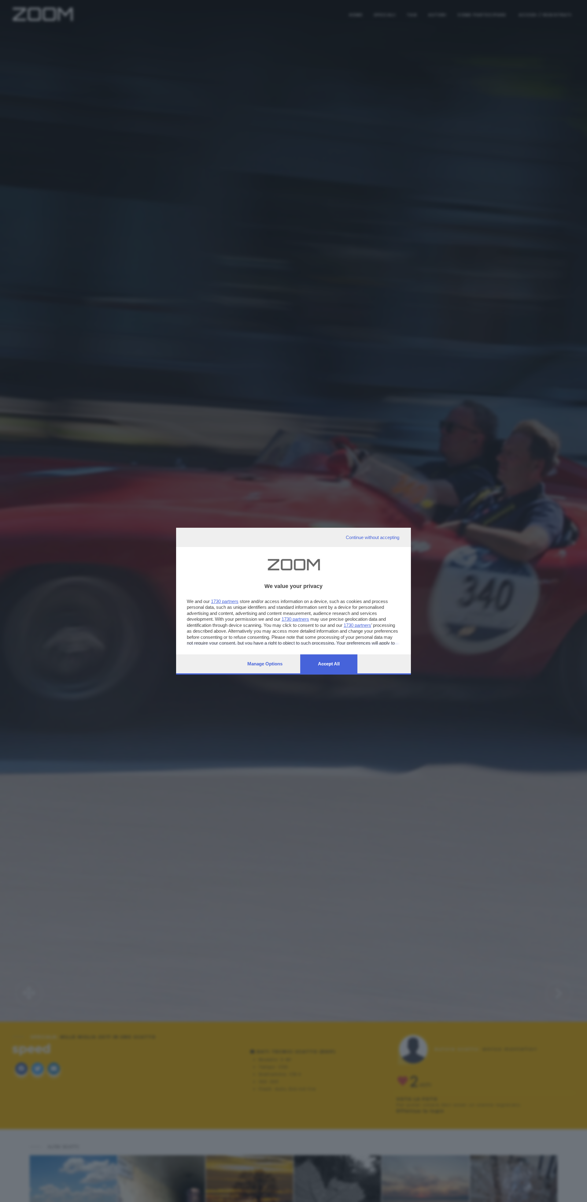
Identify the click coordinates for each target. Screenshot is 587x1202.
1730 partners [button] (224, 601)
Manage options (264, 663)
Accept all (329, 663)
